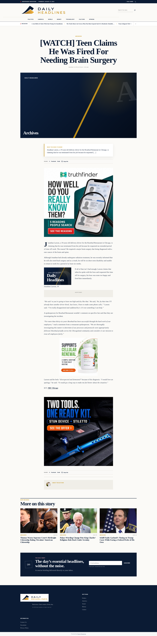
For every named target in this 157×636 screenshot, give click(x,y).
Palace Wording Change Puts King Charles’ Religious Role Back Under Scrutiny (77, 539)
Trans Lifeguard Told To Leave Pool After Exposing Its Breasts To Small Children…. (127, 24)
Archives (78, 36)
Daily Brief (130, 1)
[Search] (135, 10)
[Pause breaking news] (135, 24)
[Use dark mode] (135, 1)
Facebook (53, 161)
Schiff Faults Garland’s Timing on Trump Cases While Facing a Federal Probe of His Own (117, 540)
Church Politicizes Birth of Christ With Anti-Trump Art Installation (30, 24)
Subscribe (127, 563)
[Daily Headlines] (43, 10)
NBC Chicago (53, 388)
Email (58, 161)
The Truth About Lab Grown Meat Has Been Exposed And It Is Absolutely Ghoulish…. (76, 24)
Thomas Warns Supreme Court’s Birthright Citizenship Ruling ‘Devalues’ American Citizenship (38, 540)
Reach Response (81, 634)
